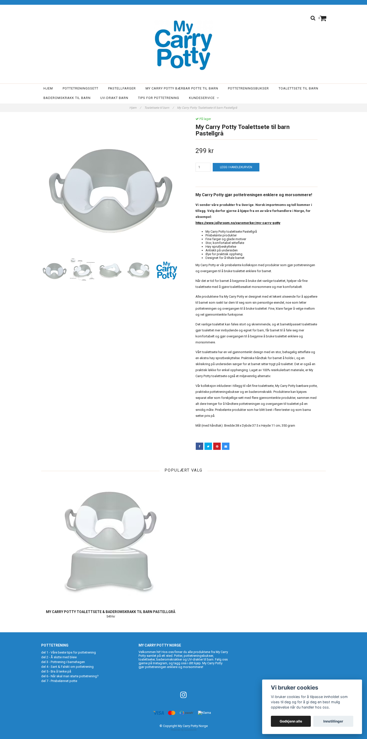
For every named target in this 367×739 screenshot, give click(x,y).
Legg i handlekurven (236, 167)
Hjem (48, 88)
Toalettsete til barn (298, 88)
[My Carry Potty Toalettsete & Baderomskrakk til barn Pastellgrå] (110, 541)
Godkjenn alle (291, 721)
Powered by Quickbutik (183, 730)
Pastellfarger (122, 88)
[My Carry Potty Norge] (183, 45)
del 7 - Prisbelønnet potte (59, 681)
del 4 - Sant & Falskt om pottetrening (67, 667)
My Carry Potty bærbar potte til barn (182, 88)
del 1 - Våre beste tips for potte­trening (68, 652)
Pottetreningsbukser (248, 88)
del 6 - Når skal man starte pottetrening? (70, 676)
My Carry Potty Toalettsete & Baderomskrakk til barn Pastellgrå (110, 612)
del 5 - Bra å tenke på (56, 671)
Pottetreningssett (80, 88)
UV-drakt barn (114, 98)
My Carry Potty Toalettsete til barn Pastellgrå (207, 107)
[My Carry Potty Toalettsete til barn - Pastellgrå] (110, 186)
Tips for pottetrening (158, 98)
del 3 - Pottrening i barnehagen (63, 662)
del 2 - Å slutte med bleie (59, 657)
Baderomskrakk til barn (67, 98)
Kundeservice (203, 98)
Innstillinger (333, 721)
